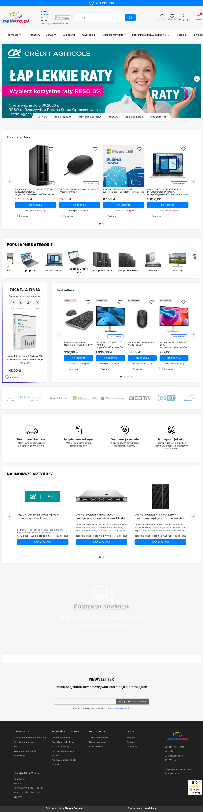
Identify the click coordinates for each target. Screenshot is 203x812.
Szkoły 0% (57, 755)
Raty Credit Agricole (24, 742)
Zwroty (17, 783)
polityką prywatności (121, 708)
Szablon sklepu (142, 808)
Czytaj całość (42, 542)
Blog (16, 746)
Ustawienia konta (98, 742)
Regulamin (19, 779)
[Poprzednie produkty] (10, 182)
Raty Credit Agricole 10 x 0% (34, 536)
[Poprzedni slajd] (10, 398)
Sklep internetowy (65, 808)
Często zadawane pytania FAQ (30, 737)
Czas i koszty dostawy (63, 742)
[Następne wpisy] (193, 517)
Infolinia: (45, 14)
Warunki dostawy (60, 746)
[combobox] (97, 17)
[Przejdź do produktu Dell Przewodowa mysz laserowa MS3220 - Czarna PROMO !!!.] (79, 166)
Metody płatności (61, 737)
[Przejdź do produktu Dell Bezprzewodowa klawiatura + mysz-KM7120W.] (78, 319)
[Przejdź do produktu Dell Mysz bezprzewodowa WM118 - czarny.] (142, 319)
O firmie (131, 742)
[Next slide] (193, 262)
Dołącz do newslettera (132, 701)
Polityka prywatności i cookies (29, 787)
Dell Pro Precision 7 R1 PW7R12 (94, 536)
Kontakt (131, 737)
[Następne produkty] (193, 182)
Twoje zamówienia (98, 737)
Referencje (132, 746)
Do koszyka (35, 205)
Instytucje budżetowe (63, 751)
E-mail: (55, 22)
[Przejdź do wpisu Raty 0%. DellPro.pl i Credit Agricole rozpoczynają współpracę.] (43, 496)
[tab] (100, 224)
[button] (130, 17)
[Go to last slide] (10, 262)
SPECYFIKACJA (47, 183)
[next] (197, 79)
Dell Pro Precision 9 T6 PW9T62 (153, 536)
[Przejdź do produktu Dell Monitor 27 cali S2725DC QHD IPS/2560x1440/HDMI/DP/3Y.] (173, 319)
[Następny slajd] (193, 398)
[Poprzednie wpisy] (10, 517)
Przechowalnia (96, 746)
